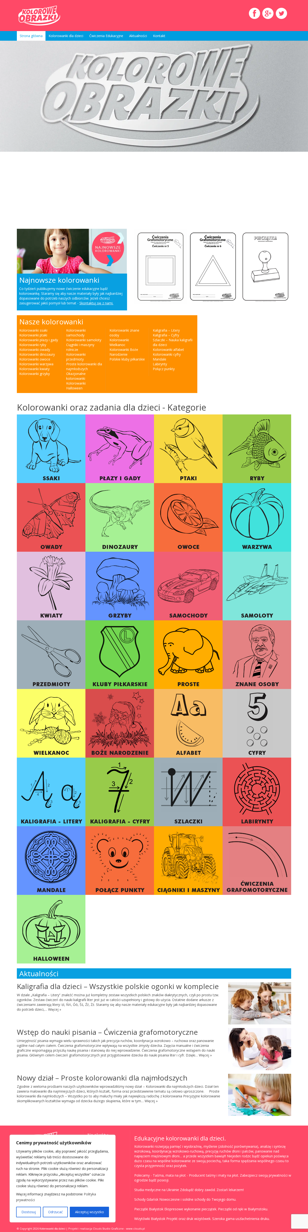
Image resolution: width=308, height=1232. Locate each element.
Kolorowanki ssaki (33, 330)
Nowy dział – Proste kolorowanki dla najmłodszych (102, 1078)
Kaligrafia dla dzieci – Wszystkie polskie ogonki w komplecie (118, 986)
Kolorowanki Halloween (76, 385)
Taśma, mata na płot (169, 1175)
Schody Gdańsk (146, 1199)
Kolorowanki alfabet (168, 349)
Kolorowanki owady (34, 349)
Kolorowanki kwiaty (34, 369)
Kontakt (159, 35)
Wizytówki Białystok (149, 1218)
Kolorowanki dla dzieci (66, 35)
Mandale (159, 359)
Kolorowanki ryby (32, 344)
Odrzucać (55, 1212)
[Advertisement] (107, 190)
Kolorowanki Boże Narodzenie (123, 352)
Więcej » (54, 1009)
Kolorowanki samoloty (83, 340)
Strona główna (31, 35)
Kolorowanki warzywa (36, 364)
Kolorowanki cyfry (167, 354)
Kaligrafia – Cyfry (166, 335)
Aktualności (138, 35)
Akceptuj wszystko (89, 1212)
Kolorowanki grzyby (34, 373)
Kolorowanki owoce (34, 359)
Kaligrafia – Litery (166, 330)
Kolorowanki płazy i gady (38, 340)
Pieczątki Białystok (148, 1209)
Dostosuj (28, 1212)
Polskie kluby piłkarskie (127, 359)
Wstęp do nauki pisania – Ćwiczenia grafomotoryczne (107, 1032)
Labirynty (160, 364)
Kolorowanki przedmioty (76, 356)
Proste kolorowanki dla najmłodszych (84, 366)
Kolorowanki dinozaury (37, 354)
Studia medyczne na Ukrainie (156, 1189)
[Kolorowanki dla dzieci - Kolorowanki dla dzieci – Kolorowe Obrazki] (60, 15)
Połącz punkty (164, 369)
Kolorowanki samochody (76, 332)
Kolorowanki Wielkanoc (119, 342)
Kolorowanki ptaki (33, 335)
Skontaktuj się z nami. (96, 303)
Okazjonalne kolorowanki (76, 376)
